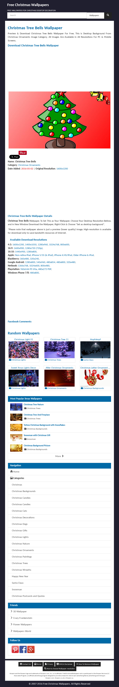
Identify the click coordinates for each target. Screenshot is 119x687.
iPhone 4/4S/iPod (63, 255)
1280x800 (31, 252)
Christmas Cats (19, 511)
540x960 (40, 262)
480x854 (50, 262)
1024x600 (34, 266)
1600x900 (19, 248)
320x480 (70, 262)
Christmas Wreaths (21, 570)
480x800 (60, 262)
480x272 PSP (44, 269)
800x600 (64, 244)
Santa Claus (17, 583)
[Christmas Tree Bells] (59, 120)
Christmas (16, 485)
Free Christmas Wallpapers (28, 5)
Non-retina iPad (23, 255)
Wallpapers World (22, 631)
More (58, 456)
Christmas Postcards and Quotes (28, 596)
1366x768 (23, 266)
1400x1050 (31, 244)
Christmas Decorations (23, 517)
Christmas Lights (20, 537)
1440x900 (20, 252)
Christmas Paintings (21, 557)
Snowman (16, 589)
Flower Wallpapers (22, 624)
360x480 (24, 259)
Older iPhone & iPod (83, 255)
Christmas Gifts (19, 530)
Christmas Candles (20, 504)
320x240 (34, 259)
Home (16, 472)
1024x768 (54, 244)
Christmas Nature (20, 544)
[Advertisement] (59, 69)
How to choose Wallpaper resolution (60, 669)
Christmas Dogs (19, 524)
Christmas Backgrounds (23, 491)
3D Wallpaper (20, 611)
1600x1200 (62, 169)
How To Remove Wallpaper (88, 664)
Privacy (50, 664)
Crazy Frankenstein (22, 618)
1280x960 (43, 244)
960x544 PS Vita (28, 269)
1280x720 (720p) (34, 248)
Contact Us (26, 664)
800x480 (45, 266)
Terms (38, 664)
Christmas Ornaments (29, 165)
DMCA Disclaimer (65, 664)
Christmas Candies (20, 498)
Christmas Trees (19, 563)
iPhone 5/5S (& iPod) (42, 255)
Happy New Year (19, 576)
